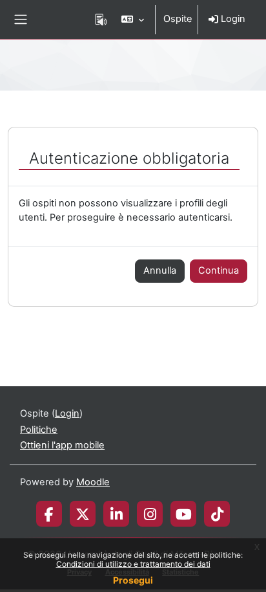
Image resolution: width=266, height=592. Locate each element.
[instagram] (150, 514)
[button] (132, 19)
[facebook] (49, 514)
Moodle (93, 482)
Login (231, 19)
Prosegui (133, 580)
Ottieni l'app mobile (62, 445)
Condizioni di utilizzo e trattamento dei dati (133, 564)
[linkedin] (116, 514)
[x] (83, 514)
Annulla (159, 270)
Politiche (38, 429)
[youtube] (184, 514)
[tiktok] (217, 514)
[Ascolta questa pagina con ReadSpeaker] (101, 19)
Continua (218, 270)
